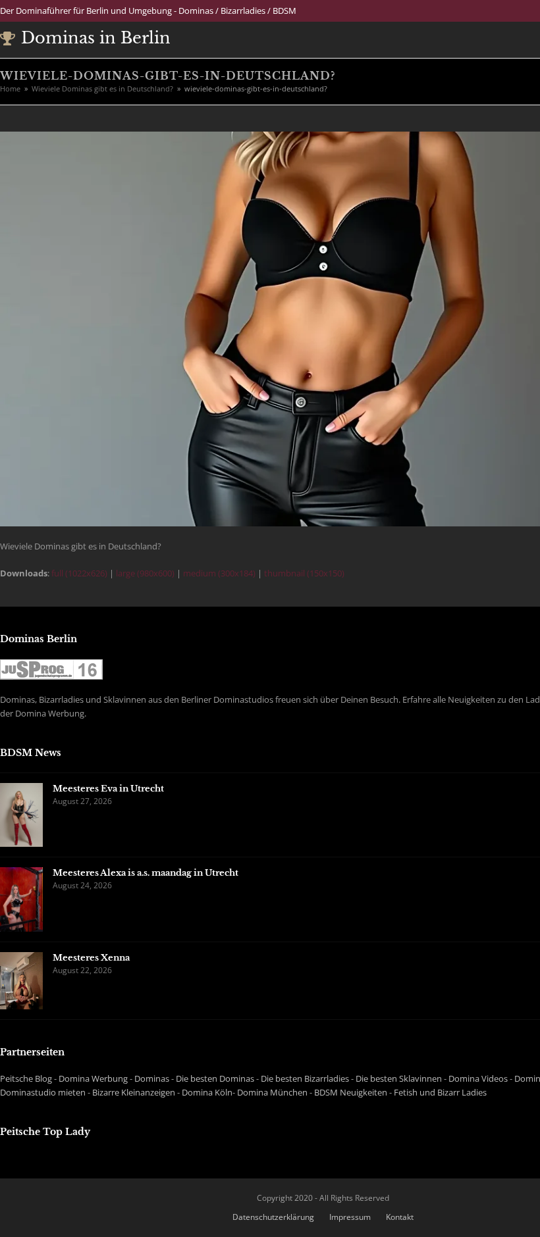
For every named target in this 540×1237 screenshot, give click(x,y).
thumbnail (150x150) (304, 573)
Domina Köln (207, 1092)
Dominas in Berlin (96, 37)
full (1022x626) (79, 573)
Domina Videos (478, 1078)
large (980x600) (145, 573)
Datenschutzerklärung (273, 1217)
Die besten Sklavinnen (399, 1078)
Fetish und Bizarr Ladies (440, 1092)
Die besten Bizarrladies (305, 1078)
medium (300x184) (219, 573)
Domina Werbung (93, 1078)
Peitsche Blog (26, 1078)
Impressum (350, 1217)
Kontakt (400, 1217)
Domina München (272, 1092)
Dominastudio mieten (43, 1092)
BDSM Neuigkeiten (350, 1092)
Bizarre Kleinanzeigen (133, 1092)
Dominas (151, 1078)
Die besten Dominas (215, 1078)
